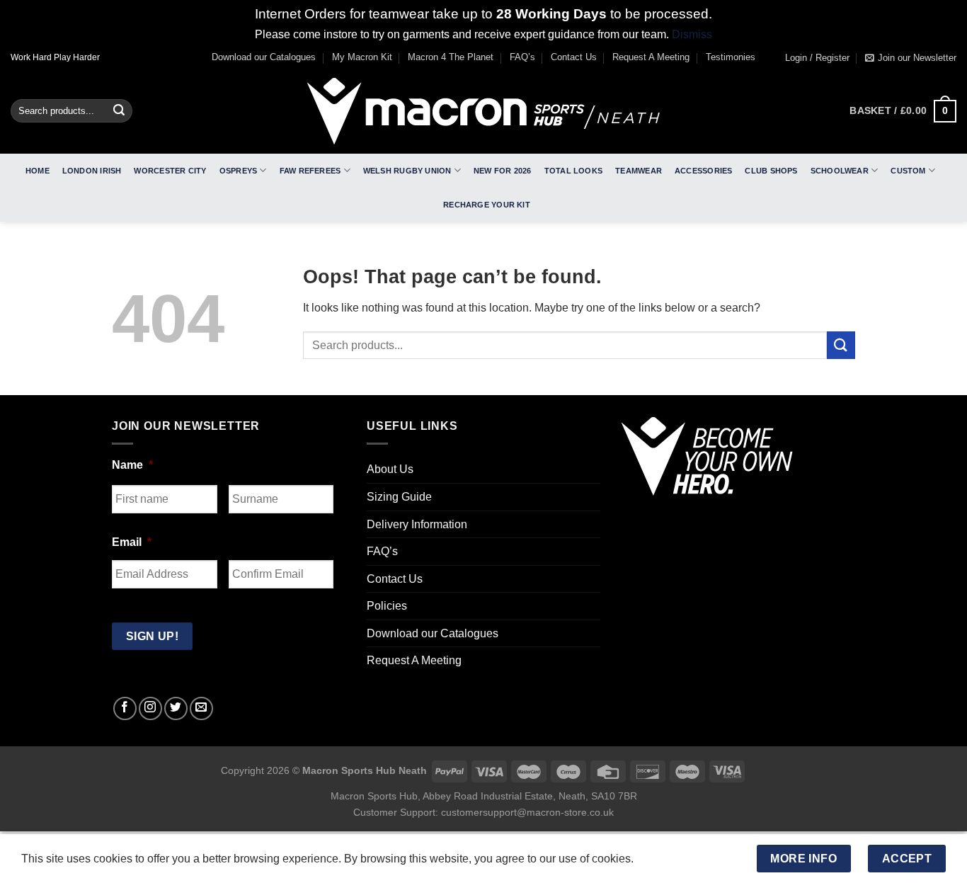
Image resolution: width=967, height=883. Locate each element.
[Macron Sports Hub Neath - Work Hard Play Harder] (483, 111)
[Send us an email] (201, 708)
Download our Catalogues (264, 57)
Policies (387, 606)
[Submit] (119, 111)
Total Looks (573, 170)
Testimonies (730, 57)
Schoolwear (840, 170)
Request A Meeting (651, 57)
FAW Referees (310, 170)
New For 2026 (503, 170)
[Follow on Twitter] (176, 708)
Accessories (703, 170)
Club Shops (771, 170)
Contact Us (574, 57)
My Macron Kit (362, 57)
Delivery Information (417, 524)
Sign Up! (152, 636)
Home (37, 170)
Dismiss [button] (692, 34)
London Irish (92, 170)
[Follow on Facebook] (125, 708)
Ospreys (238, 170)
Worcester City (170, 170)
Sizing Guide (399, 497)
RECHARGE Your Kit (486, 204)
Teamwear (638, 170)
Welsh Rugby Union (407, 170)
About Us (390, 469)
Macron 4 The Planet (450, 57)
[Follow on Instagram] (150, 708)
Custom (908, 170)
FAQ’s (522, 57)
